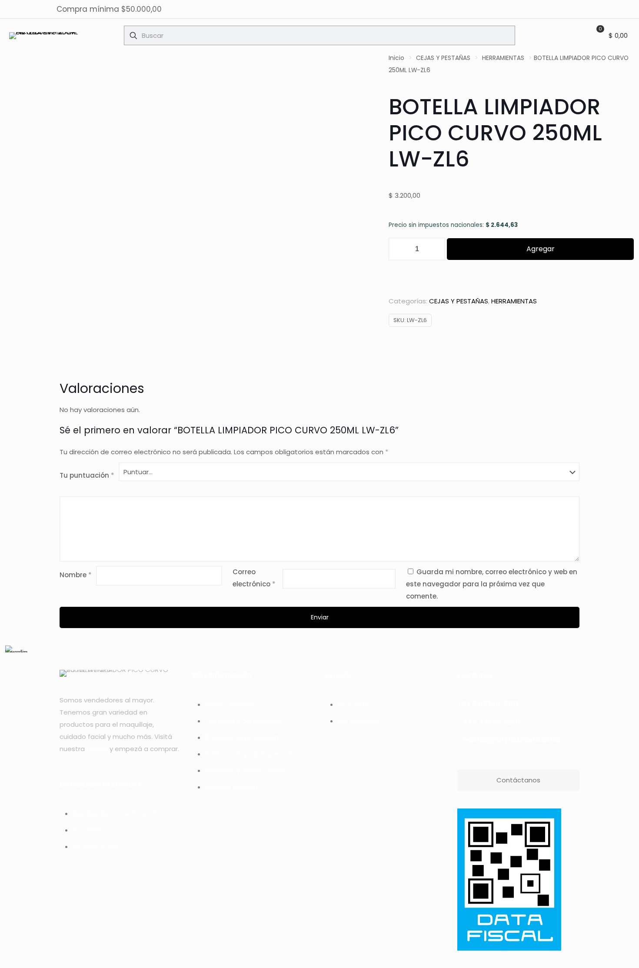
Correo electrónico (254, 578)
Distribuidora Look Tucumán (117, 813)
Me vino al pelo (96, 846)
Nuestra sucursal (232, 787)
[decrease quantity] (398, 249)
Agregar (540, 249)
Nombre (76, 574)
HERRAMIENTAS (503, 58)
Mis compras (358, 720)
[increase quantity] (435, 249)
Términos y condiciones (243, 720)
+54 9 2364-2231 (492, 721)
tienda (97, 748)
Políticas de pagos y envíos (249, 753)
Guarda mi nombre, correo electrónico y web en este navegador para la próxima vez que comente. (491, 584)
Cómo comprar (230, 704)
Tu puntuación (87, 475)
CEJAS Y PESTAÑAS (443, 58)
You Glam (88, 830)
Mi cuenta (353, 704)
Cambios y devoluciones (245, 770)
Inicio (396, 58)
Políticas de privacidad (242, 737)
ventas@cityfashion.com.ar (513, 739)
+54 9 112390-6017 (488, 704)
